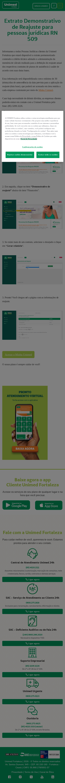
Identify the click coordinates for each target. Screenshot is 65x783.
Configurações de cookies (32, 147)
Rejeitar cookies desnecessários (19, 155)
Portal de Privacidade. (29, 139)
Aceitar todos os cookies (48, 155)
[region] (32, 136)
